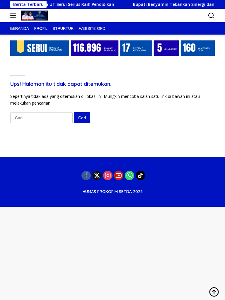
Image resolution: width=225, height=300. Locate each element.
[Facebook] (86, 175)
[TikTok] (140, 175)
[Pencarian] (211, 16)
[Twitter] (97, 175)
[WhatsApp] (129, 175)
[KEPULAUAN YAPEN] (34, 16)
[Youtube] (118, 175)
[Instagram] (107, 175)
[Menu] (14, 16)
